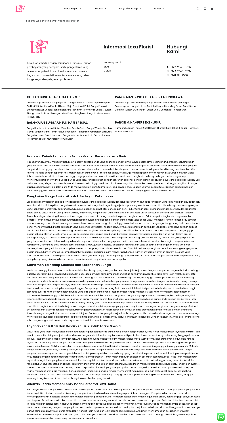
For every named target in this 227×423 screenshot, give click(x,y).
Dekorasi (98, 8)
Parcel (157, 8)
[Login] (205, 8)
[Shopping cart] (212, 8)
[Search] (198, 8)
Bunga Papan (70, 8)
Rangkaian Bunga (128, 8)
